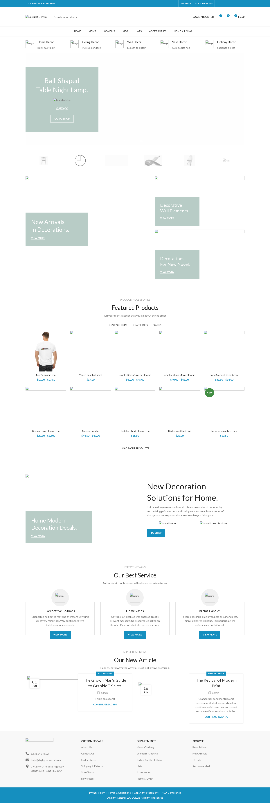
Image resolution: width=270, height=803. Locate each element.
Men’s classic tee (46, 374)
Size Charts (87, 772)
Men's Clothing (145, 747)
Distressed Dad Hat (179, 430)
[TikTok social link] (242, 3)
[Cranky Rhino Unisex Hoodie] (135, 351)
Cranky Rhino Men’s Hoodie (179, 374)
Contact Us (87, 753)
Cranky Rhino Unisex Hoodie (135, 374)
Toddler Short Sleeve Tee (135, 430)
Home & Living (145, 778)
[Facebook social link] (219, 3)
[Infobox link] (45, 45)
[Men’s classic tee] (46, 351)
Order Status (88, 759)
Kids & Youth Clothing (149, 759)
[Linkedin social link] (237, 3)
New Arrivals (199, 753)
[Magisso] (80, 160)
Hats (139, 766)
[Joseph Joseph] (190, 160)
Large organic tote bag (224, 430)
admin (104, 692)
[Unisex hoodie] (90, 407)
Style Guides (105, 673)
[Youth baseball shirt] (90, 351)
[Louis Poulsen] (116, 160)
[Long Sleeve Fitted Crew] (224, 351)
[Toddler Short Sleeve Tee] (135, 407)
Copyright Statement (146, 792)
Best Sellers (199, 747)
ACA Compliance (171, 792)
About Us (86, 747)
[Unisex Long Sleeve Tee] (46, 407)
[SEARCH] (182, 17)
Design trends (216, 673)
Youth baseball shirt (90, 374)
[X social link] (223, 3)
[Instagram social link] (228, 3)
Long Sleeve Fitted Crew (224, 374)
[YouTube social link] (233, 3)
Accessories (144, 772)
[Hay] (226, 160)
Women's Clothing (147, 753)
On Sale (196, 759)
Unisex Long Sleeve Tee (46, 430)
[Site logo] (36, 16)
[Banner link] (88, 211)
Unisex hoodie (90, 430)
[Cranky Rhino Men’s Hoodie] (179, 351)
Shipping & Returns (92, 766)
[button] (30, 99)
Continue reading (105, 704)
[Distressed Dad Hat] (179, 407)
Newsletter (87, 778)
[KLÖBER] (153, 160)
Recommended (201, 766)
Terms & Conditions (119, 792)
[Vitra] (44, 160)
